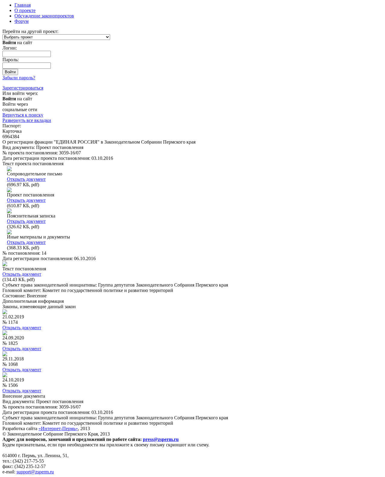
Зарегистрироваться (22, 87)
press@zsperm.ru (161, 439)
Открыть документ (26, 179)
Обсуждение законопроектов (44, 15)
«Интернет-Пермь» (58, 428)
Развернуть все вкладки (26, 120)
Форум (21, 21)
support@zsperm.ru (35, 471)
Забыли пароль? (18, 77)
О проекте (24, 10)
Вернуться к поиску (22, 114)
